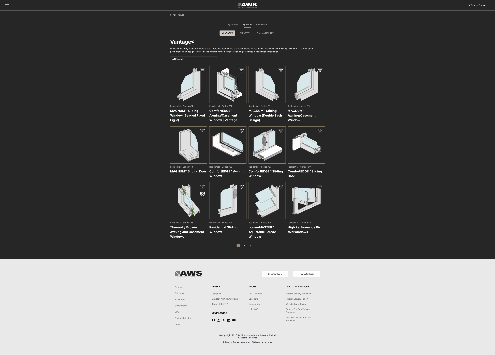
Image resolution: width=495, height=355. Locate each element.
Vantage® (216, 293)
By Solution (261, 24)
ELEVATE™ (245, 33)
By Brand (247, 24)
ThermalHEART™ (265, 33)
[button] (477, 5)
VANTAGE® (227, 33)
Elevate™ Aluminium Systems (226, 299)
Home (172, 15)
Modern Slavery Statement (298, 293)
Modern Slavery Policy (297, 299)
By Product (233, 24)
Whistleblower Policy (296, 304)
